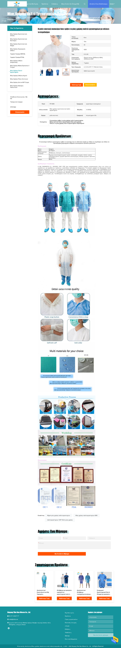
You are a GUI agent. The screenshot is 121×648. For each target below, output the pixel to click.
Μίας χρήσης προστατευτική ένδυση (18, 34)
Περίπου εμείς (69, 613)
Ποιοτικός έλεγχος (71, 622)
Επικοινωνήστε (90, 84)
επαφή (67, 626)
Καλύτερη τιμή (76, 85)
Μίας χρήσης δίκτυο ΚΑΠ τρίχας (19, 82)
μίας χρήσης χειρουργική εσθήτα (17, 49)
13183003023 (14, 103)
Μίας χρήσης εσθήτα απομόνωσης (16, 61)
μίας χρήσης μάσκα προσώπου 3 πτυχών (19, 66)
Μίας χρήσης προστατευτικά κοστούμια (18, 39)
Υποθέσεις (68, 632)
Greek (112, 4)
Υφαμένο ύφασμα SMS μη (17, 54)
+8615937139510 (22, 107)
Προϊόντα (45, 4)
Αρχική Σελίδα (17, 4)
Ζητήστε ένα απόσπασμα (98, 4)
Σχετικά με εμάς (32, 4)
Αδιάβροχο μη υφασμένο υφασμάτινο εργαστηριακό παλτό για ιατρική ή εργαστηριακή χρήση (64, 592)
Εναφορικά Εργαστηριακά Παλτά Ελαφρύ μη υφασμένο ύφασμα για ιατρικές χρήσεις (103, 592)
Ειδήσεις (55, 4)
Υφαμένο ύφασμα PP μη (17, 57)
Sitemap (67, 636)
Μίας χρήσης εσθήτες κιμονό (18, 75)
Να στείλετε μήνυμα (62, 554)
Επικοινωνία (19, 112)
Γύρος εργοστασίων (71, 619)
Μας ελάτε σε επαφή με (70, 4)
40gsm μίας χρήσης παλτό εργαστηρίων (58, 515)
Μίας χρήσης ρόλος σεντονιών (19, 79)
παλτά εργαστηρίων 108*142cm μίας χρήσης (60, 520)
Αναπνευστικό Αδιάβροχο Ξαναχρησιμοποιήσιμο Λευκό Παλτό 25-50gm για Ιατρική (84, 592)
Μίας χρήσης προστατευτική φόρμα (18, 44)
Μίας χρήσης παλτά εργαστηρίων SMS (86, 515)
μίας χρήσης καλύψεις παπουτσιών (16, 86)
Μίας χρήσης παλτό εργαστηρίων (29, 18)
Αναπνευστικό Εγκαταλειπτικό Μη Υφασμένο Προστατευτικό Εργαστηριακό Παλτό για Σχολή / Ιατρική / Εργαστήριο (43, 592)
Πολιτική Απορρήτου (71, 639)
